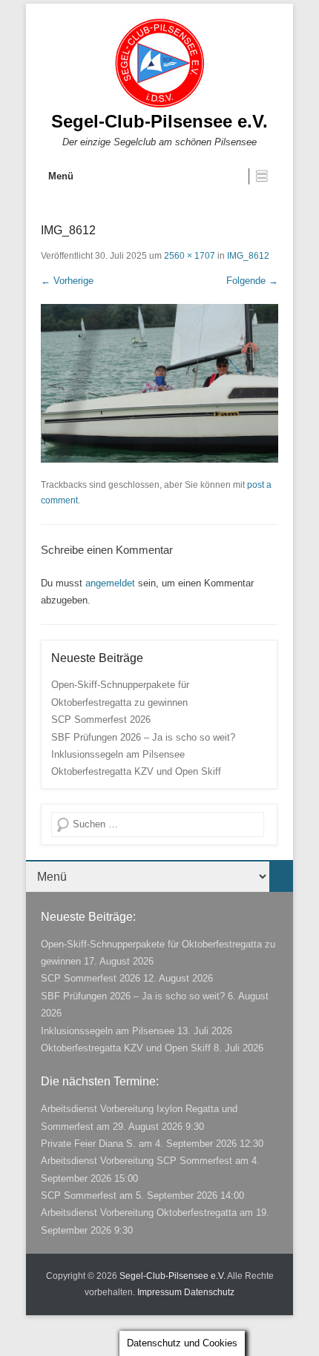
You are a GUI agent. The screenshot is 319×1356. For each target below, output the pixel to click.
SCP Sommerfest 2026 (101, 719)
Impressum (159, 1292)
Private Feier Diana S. (88, 1143)
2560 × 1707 (189, 256)
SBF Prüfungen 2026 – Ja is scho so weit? (143, 737)
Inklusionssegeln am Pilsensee (118, 754)
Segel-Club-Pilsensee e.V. (159, 121)
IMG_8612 (248, 256)
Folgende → (252, 280)
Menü (60, 176)
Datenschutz (209, 1292)
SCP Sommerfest (78, 1195)
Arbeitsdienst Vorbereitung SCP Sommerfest (136, 1160)
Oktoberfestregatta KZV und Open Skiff (136, 771)
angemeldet (110, 583)
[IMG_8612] (159, 383)
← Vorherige (67, 280)
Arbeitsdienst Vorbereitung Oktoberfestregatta (139, 1212)
